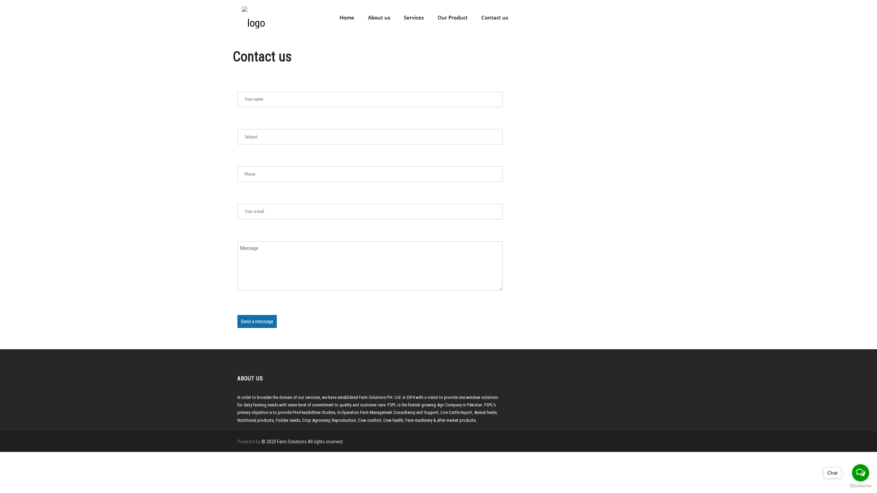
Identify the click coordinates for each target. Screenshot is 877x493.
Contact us (494, 17)
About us (378, 17)
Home (346, 17)
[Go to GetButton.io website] (861, 486)
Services (413, 17)
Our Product (452, 17)
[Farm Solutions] (253, 17)
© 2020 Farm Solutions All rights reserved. (302, 441)
